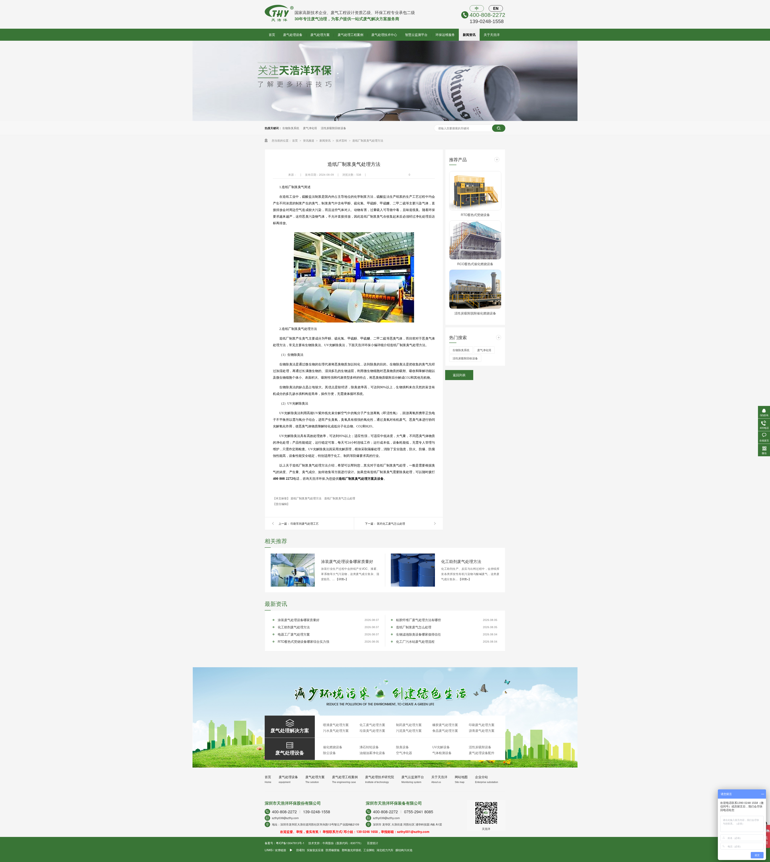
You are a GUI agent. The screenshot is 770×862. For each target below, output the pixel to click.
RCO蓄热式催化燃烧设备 (475, 264)
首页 (272, 34)
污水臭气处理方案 (336, 730)
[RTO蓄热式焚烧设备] (475, 190)
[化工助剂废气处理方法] (413, 570)
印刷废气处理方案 (481, 724)
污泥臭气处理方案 (409, 730)
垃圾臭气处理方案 (372, 730)
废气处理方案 (320, 34)
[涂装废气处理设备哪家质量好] (293, 570)
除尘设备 (329, 752)
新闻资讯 (469, 34)
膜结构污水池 (403, 850)
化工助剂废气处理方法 (461, 561)
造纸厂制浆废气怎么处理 (413, 627)
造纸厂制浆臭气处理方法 (367, 140)
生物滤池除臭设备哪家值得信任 (418, 634)
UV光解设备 (441, 747)
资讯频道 (309, 140)
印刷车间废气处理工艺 (305, 523)
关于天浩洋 (492, 34)
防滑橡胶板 (333, 850)
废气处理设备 (292, 34)
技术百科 (342, 140)
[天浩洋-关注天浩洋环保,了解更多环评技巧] (385, 120)
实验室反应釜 (315, 850)
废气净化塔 (310, 128)
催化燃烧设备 (332, 747)
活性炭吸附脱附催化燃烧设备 (475, 313)
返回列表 (459, 375)
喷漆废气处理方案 (336, 724)
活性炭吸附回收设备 (333, 128)
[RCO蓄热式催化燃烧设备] (475, 240)
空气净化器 (404, 752)
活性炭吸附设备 (480, 747)
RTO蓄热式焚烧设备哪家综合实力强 (303, 641)
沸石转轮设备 (369, 747)
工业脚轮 (369, 850)
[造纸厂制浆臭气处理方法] (279, 20)
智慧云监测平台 (416, 34)
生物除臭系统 (290, 128)
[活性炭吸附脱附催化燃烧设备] (475, 289)
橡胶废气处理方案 (445, 724)
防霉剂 (300, 850)
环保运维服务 (445, 34)
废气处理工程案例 (350, 34)
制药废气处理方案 (409, 724)
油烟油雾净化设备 (372, 752)
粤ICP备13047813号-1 (290, 843)
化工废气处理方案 (372, 724)
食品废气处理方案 (445, 730)
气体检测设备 (442, 752)
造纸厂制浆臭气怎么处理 (339, 498)
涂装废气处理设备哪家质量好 (347, 561)
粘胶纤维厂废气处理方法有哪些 (418, 620)
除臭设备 (402, 747)
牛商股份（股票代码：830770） (342, 843)
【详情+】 (341, 579)
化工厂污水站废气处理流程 (415, 641)
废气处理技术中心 (384, 34)
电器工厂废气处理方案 (294, 634)
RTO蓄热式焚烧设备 (475, 214)
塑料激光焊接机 (351, 850)
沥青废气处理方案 (481, 730)
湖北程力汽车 (385, 850)
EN (495, 8)
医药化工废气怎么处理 (391, 523)
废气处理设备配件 (481, 752)
